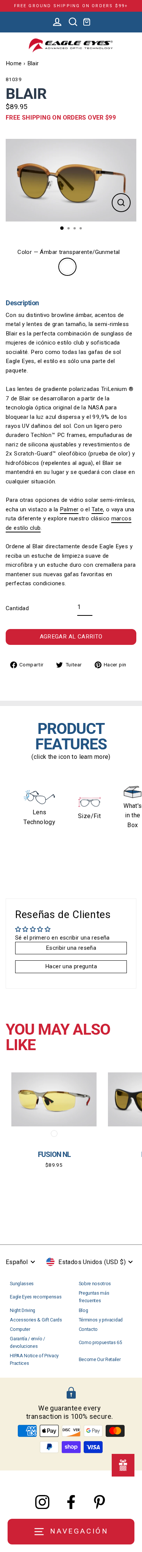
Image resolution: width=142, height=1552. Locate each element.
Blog (83, 1310)
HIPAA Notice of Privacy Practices (34, 1359)
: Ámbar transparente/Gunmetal (67, 266)
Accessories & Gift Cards (36, 1320)
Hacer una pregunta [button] (71, 966)
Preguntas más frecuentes (94, 1296)
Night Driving (22, 1310)
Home (14, 63)
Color (68, 252)
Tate (97, 509)
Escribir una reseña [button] (71, 947)
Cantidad (17, 608)
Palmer (69, 509)
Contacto (88, 1329)
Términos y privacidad (101, 1320)
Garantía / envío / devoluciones (27, 1342)
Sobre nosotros (95, 1283)
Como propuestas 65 (100, 1342)
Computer (20, 1329)
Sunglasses (22, 1283)
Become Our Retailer (100, 1359)
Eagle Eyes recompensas (35, 1297)
